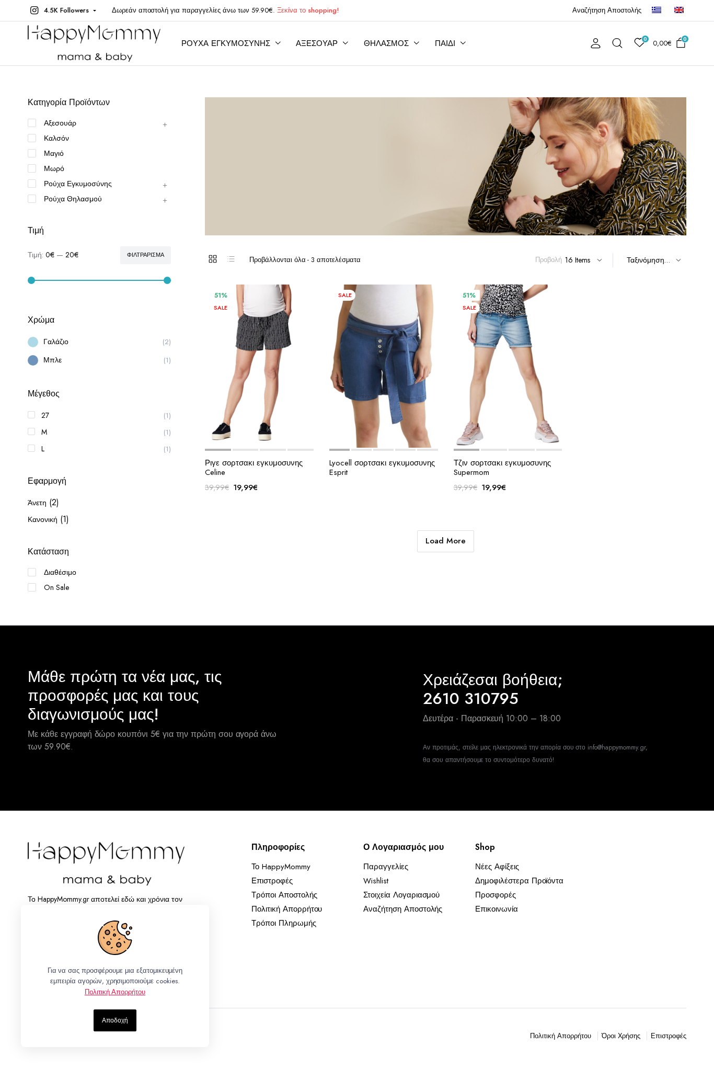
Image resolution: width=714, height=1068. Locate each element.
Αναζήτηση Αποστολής (606, 10)
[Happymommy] (94, 43)
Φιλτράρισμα (145, 255)
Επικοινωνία (496, 909)
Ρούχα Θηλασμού (73, 199)
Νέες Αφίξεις (497, 866)
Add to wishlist (228, 436)
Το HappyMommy (280, 866)
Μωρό (54, 168)
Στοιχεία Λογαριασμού (401, 895)
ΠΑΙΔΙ (445, 43)
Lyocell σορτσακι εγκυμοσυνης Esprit (382, 467)
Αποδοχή (115, 1020)
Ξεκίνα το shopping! (308, 10)
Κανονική (42, 519)
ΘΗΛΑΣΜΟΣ (386, 43)
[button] (62, 10)
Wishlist (375, 881)
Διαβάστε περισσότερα (414, 436)
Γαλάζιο (55, 341)
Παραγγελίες (385, 866)
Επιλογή (289, 436)
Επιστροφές (272, 881)
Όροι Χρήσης (621, 1036)
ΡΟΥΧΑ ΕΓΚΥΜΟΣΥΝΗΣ (225, 43)
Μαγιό (54, 153)
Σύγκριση (269, 436)
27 (45, 415)
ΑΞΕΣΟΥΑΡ (317, 43)
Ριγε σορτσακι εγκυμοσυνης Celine (254, 467)
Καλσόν (56, 138)
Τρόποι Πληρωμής (283, 923)
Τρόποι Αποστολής (284, 895)
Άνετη (37, 502)
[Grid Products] (213, 259)
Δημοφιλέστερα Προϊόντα (519, 881)
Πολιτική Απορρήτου (286, 909)
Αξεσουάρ (60, 123)
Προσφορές (495, 895)
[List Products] (231, 259)
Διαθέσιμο (60, 572)
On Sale (56, 587)
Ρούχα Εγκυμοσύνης (78, 183)
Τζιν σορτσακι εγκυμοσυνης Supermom (502, 467)
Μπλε (52, 360)
